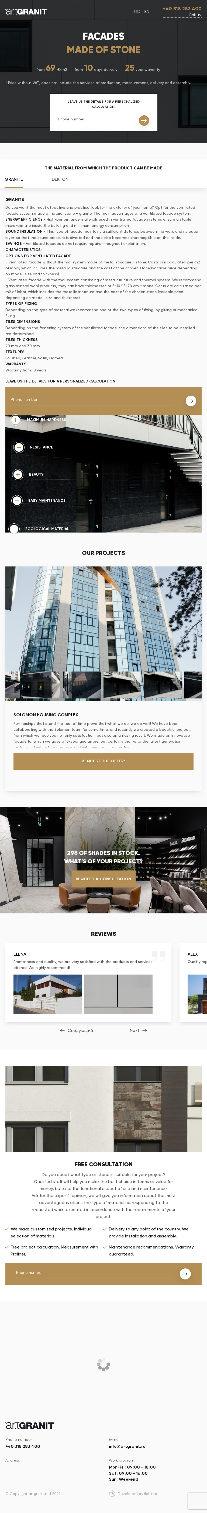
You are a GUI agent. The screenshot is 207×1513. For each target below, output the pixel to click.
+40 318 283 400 (182, 9)
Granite (14, 179)
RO (137, 11)
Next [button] (134, 1030)
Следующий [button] (80, 1030)
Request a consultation (103, 879)
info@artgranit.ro (127, 1446)
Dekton (60, 179)
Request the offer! (103, 761)
